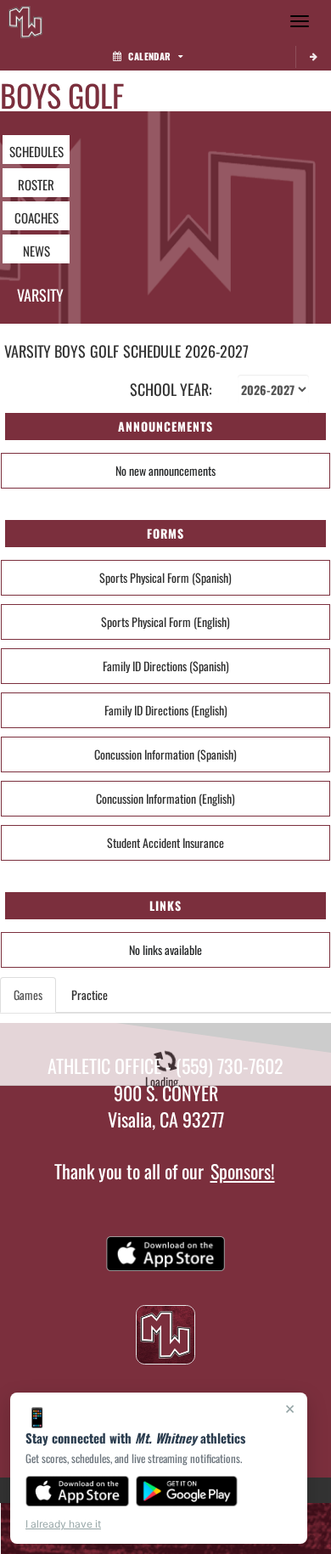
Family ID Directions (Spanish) (166, 666)
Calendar (149, 56)
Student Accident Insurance (165, 842)
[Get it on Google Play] (187, 1491)
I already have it (63, 1523)
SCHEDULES (36, 151)
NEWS (36, 250)
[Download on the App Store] (77, 1491)
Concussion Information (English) (165, 798)
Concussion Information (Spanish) (165, 754)
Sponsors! (242, 1170)
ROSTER (36, 184)
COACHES (36, 217)
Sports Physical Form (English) (165, 621)
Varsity (40, 295)
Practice (89, 994)
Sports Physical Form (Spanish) (165, 577)
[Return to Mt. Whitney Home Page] (25, 21)
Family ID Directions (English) (165, 710)
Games (28, 994)
